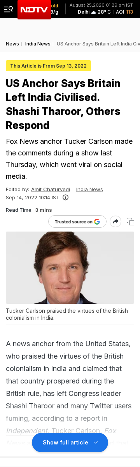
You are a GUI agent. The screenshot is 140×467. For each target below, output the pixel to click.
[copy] (130, 221)
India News (89, 189)
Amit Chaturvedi (50, 189)
